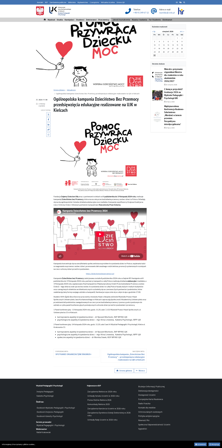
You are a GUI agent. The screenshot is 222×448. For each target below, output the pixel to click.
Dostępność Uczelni (147, 395)
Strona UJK (121, 2)
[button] (51, 20)
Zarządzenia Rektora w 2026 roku (102, 391)
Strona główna (59, 90)
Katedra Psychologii (45, 396)
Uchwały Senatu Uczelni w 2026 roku (103, 396)
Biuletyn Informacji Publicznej (151, 386)
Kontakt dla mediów (147, 407)
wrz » (182, 31)
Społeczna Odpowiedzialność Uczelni (154, 424)
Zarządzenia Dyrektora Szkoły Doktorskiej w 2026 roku (109, 414)
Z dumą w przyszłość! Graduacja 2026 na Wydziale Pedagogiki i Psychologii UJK (173, 94)
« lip (153, 31)
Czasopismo (94, 2)
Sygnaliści (142, 428)
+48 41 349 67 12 (141, 12)
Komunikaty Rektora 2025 (98, 404)
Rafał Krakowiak (44, 432)
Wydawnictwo (82, 2)
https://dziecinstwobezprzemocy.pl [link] (100, 273)
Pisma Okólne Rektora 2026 (99, 400)
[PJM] (180, 2)
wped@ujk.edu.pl (167, 12)
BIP (46, 2)
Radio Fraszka (144, 403)
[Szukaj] (184, 2)
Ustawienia (201, 444)
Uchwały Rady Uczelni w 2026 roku (102, 419)
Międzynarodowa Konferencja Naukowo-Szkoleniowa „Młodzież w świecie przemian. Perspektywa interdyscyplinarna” (174, 115)
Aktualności (71, 90)
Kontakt (40, 2)
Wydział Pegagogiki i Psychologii (51, 425)
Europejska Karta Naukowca (150, 399)
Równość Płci (144, 420)
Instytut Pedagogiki (45, 391)
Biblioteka (72, 2)
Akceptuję (215, 444)
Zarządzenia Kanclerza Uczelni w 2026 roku (106, 408)
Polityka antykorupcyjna (148, 416)
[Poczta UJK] (177, 2)
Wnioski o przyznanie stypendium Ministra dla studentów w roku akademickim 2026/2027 (173, 75)
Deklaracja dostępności (148, 391)
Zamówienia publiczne (58, 2)
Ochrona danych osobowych (150, 412)
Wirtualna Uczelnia (108, 2)
